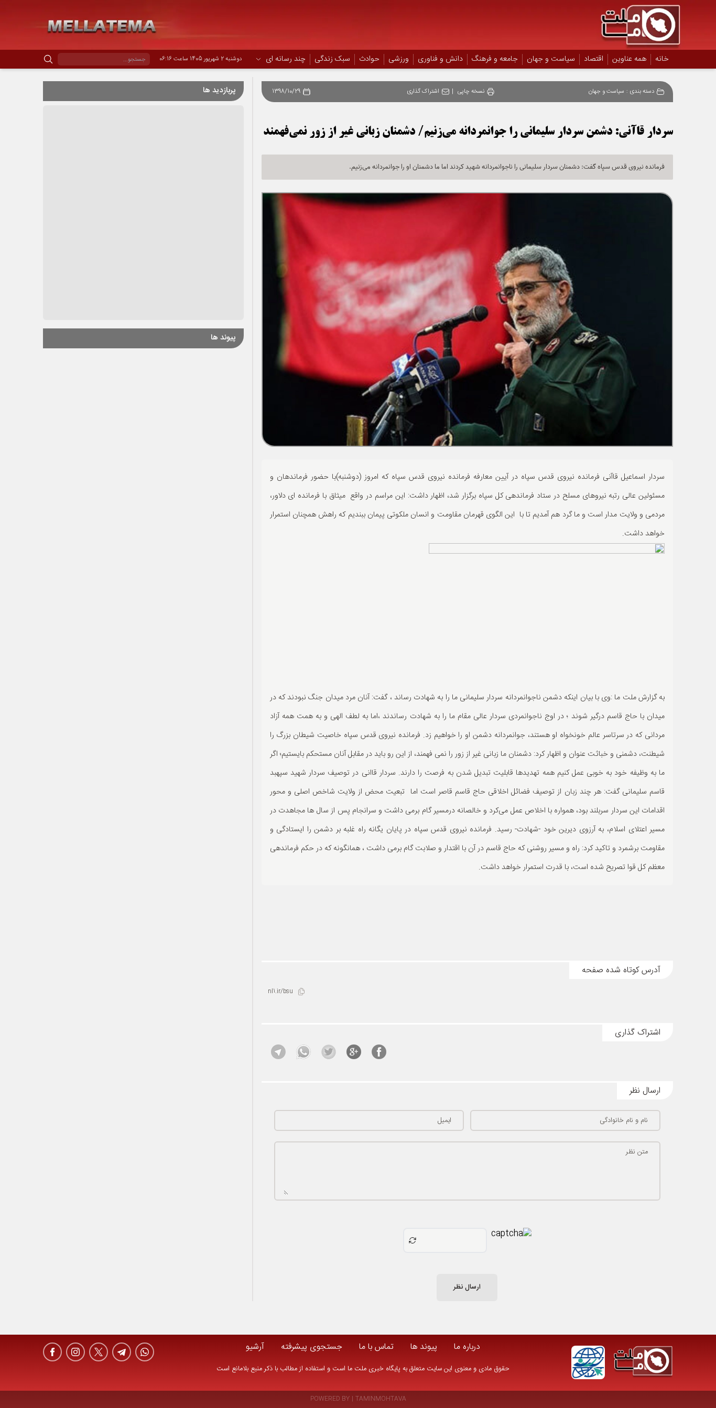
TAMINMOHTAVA (380, 1399)
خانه (662, 59)
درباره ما (467, 1347)
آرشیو (255, 1347)
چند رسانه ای (286, 59)
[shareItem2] (353, 1051)
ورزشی (398, 59)
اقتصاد (593, 59)
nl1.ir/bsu (280, 991)
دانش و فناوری (440, 59)
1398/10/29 (286, 91)
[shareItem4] (303, 1051)
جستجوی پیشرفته (311, 1347)
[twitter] (98, 1352)
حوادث (369, 59)
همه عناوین (629, 59)
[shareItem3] (328, 1051)
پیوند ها (423, 1347)
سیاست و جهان (551, 59)
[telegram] (121, 1352)
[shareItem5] (278, 1051)
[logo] (643, 1362)
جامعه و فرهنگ (495, 59)
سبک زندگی (332, 59)
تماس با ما (376, 1347)
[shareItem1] (379, 1051)
